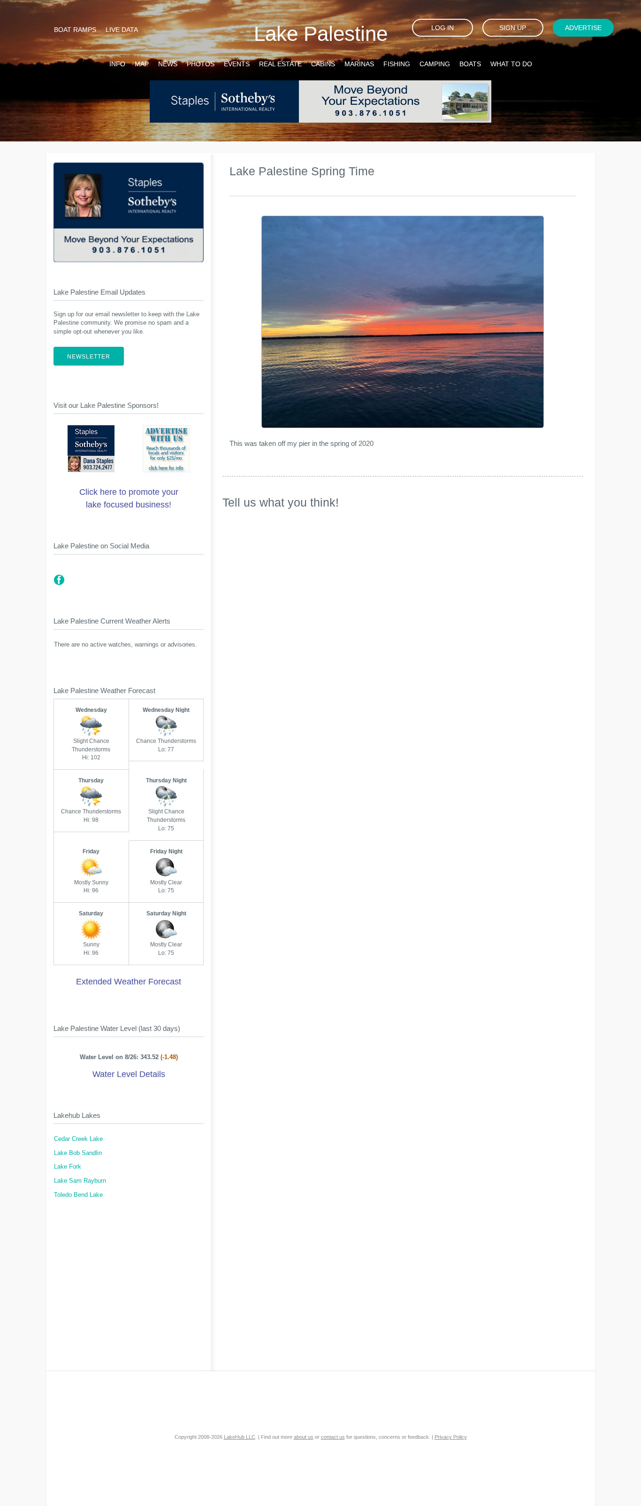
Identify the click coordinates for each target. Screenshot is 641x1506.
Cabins (323, 64)
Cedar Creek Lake (78, 1139)
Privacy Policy (451, 1437)
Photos (200, 64)
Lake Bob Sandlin (78, 1153)
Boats (470, 64)
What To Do (511, 64)
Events (237, 64)
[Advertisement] (128, 1291)
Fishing (396, 64)
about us (303, 1437)
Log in (442, 27)
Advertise (583, 27)
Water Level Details (128, 1074)
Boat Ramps (75, 29)
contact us (333, 1437)
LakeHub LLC (239, 1437)
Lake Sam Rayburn (80, 1181)
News (167, 64)
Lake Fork (67, 1166)
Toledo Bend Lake (78, 1195)
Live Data (122, 29)
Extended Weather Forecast (128, 981)
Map (142, 64)
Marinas (359, 64)
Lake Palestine (321, 33)
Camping (435, 64)
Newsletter (88, 356)
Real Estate (280, 64)
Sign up (512, 27)
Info (117, 64)
